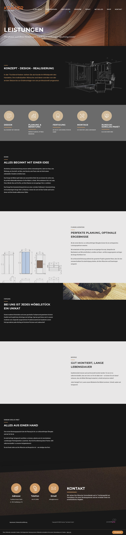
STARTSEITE (37, 9)
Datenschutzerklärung (21, 522)
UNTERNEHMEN (51, 9)
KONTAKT (118, 9)
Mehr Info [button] (69, 532)
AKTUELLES (98, 9)
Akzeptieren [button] (117, 532)
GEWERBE (77, 9)
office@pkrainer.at (53, 499)
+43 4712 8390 (35, 499)
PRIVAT (88, 9)
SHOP (109, 9)
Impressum (12, 522)
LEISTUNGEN (65, 9)
